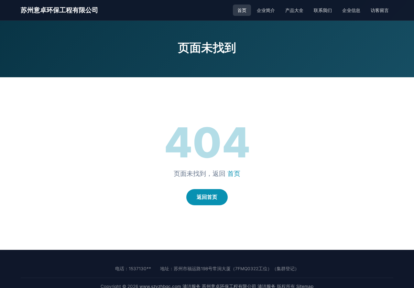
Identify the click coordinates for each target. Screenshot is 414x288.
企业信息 (351, 10)
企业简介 (266, 10)
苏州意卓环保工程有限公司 (59, 10)
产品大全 (294, 10)
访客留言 (380, 10)
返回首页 (207, 197)
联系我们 (323, 10)
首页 (241, 10)
